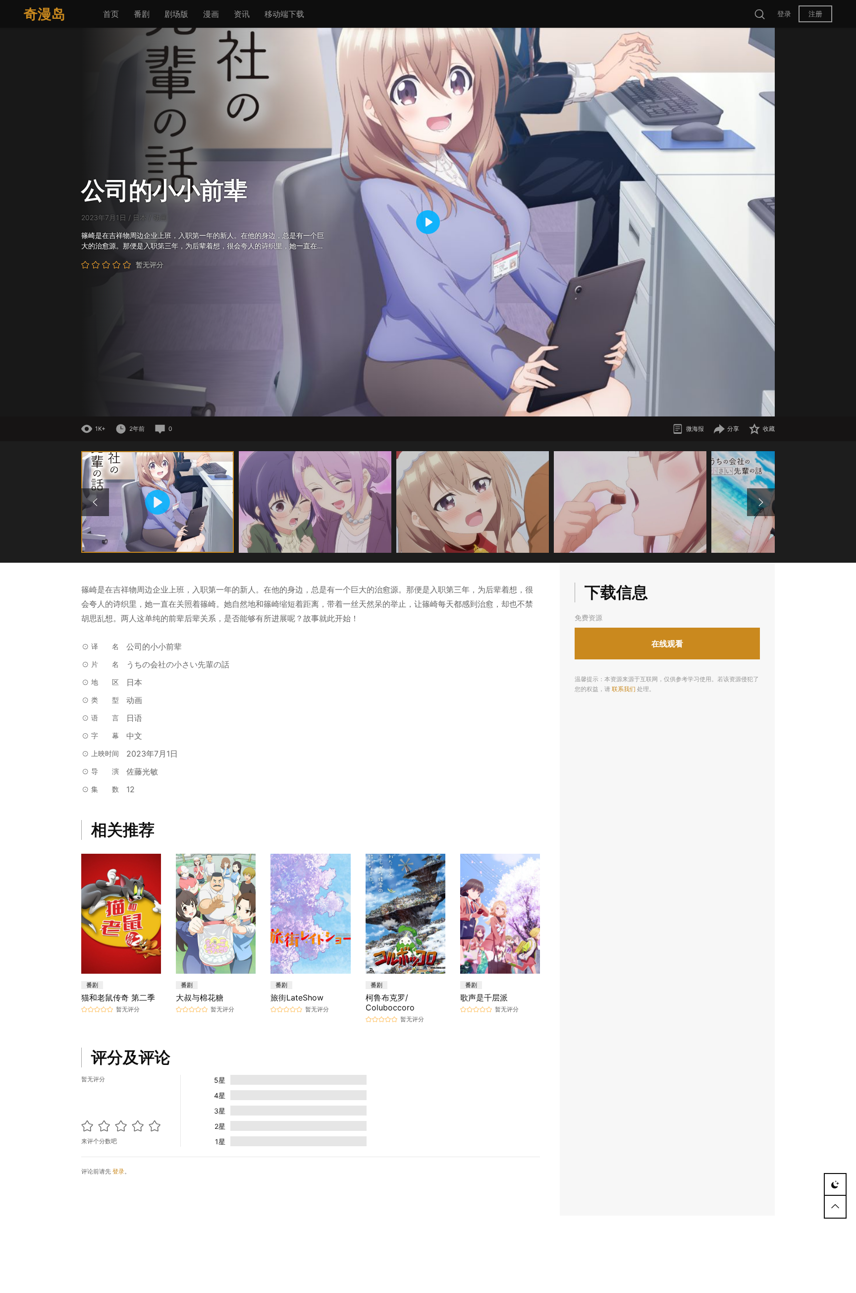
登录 (784, 13)
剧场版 (176, 14)
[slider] (366, 404)
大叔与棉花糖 (199, 997)
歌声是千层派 (484, 997)
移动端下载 (284, 14)
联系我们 (624, 689)
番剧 (142, 14)
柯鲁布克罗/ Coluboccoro (390, 1002)
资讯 (242, 14)
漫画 (211, 14)
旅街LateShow (296, 997)
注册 (815, 13)
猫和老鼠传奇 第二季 (118, 997)
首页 (111, 14)
